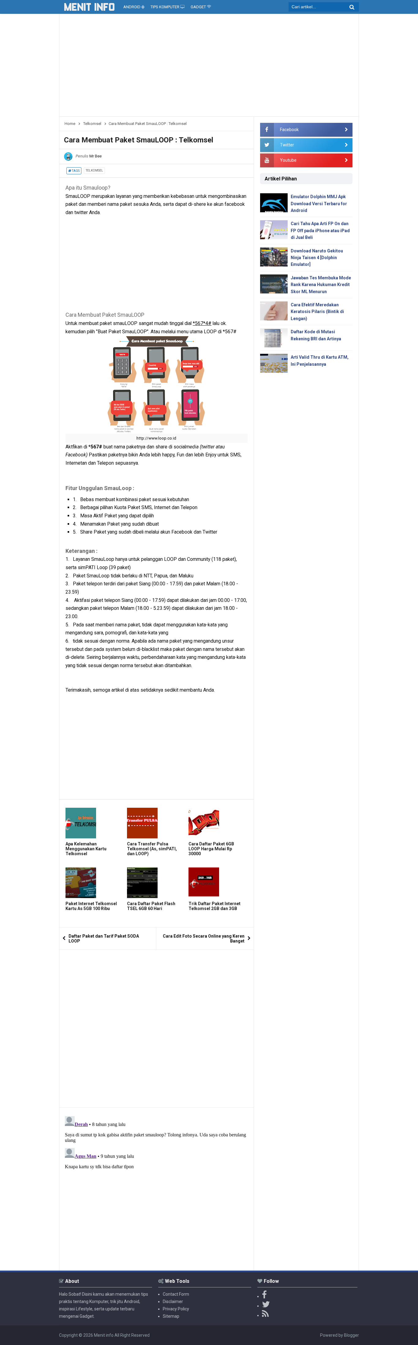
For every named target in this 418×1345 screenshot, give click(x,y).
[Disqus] (156, 1026)
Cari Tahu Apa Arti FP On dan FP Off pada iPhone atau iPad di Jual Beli (320, 230)
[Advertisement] (209, 67)
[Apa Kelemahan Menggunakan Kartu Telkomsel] (94, 823)
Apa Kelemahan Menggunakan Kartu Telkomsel (85, 848)
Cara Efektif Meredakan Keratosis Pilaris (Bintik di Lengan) (317, 311)
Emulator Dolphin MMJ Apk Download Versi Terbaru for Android (319, 203)
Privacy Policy (176, 1308)
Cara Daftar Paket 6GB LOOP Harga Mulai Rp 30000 (211, 848)
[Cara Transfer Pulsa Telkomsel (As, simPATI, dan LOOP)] (156, 823)
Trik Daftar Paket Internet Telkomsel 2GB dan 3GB (214, 906)
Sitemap (171, 1316)
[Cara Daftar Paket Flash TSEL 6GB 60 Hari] (156, 882)
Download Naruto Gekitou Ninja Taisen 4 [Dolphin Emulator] (317, 257)
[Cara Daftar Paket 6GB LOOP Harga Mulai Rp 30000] (217, 823)
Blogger (351, 1335)
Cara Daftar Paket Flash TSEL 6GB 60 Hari (151, 906)
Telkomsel (94, 170)
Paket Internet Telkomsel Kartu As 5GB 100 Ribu (91, 906)
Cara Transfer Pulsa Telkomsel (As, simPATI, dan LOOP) (152, 848)
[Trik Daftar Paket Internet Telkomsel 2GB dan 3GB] (217, 882)
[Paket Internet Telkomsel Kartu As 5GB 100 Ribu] (94, 882)
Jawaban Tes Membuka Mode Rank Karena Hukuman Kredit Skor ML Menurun (321, 284)
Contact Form (176, 1294)
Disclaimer (173, 1301)
